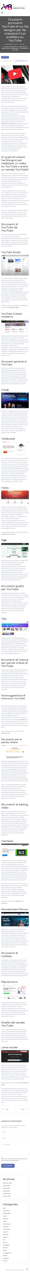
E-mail (4, 1216)
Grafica (5, 1221)
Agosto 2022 (6, 1185)
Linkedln (5, 1232)
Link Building (6, 1229)
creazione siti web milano (8, 534)
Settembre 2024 (7, 1183)
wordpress (6, 1258)
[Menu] (2, 12)
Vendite (5, 1255)
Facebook (5, 1218)
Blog (4, 1208)
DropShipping (6, 1213)
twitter (5, 1250)
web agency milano (13, 307)
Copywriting (6, 1210)
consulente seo (5, 733)
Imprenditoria (6, 1224)
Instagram (5, 1226)
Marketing (5, 1234)
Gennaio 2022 (7, 1196)
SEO (4, 1239)
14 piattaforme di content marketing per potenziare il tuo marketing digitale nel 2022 (7, 1109)
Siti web (5, 1242)
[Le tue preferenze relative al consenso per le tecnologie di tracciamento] (27, 1269)
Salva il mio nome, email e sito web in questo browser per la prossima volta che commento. (14, 1159)
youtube (5, 1260)
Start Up (5, 1247)
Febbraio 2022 (7, 1193)
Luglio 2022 (6, 1188)
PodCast (5, 1237)
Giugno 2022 (6, 1191)
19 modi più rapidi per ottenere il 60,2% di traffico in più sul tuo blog (22, 1109)
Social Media (6, 1245)
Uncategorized (7, 1253)
